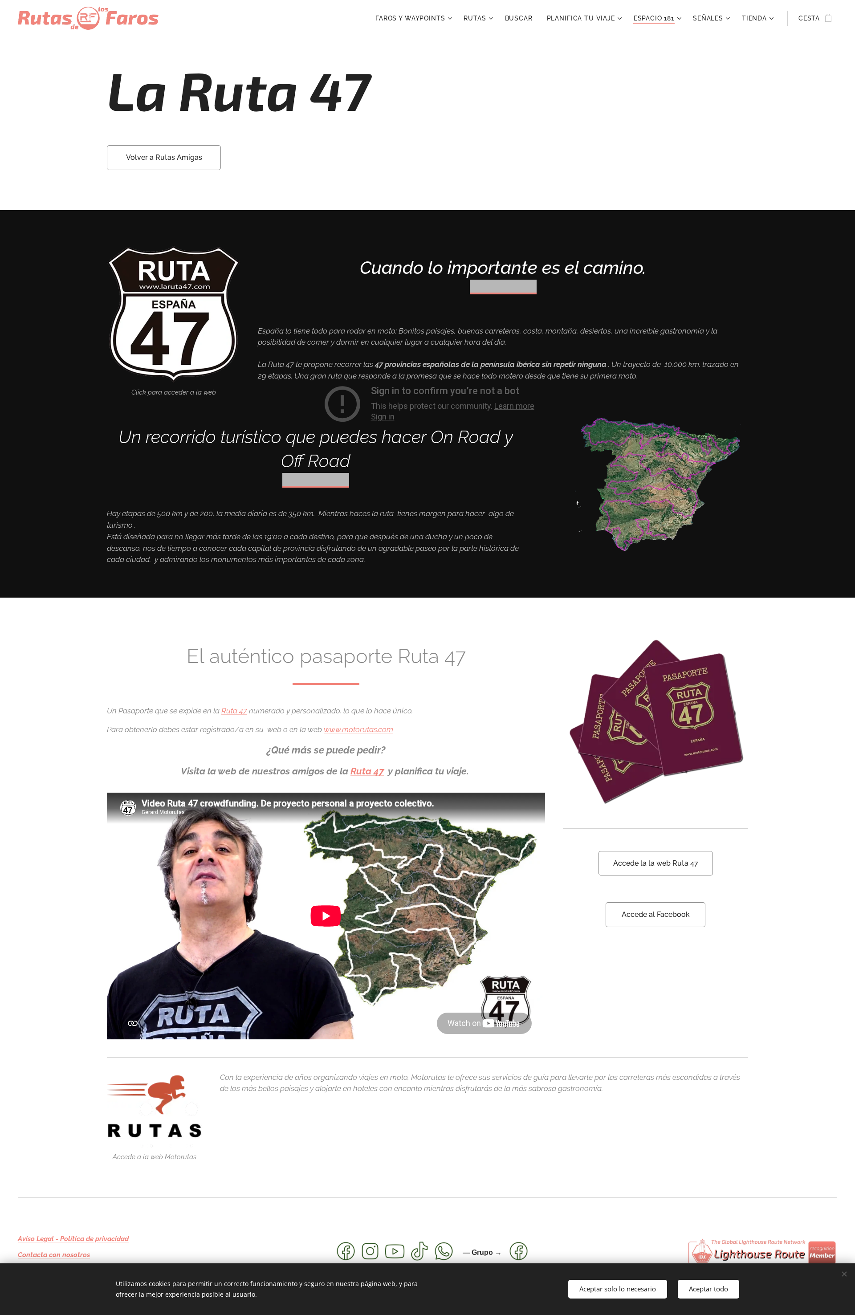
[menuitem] (414, 18)
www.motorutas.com (358, 729)
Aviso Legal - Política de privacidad (73, 1239)
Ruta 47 (234, 710)
